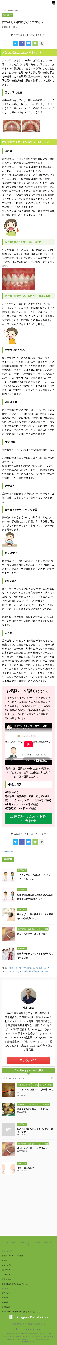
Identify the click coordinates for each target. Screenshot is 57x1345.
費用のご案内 (7, 1279)
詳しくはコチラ (28, 1060)
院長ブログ (6, 1270)
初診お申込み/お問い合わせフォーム (15, 1284)
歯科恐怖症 (8, 851)
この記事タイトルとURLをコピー (30, 35)
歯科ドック (6, 1293)
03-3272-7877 (29, 1329)
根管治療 (5, 1298)
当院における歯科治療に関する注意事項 (16, 1312)
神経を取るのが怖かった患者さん (33, 1109)
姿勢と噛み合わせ (25, 1168)
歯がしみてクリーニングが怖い (32, 934)
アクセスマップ (7, 1274)
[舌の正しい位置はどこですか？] (28, 43)
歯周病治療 (6, 1307)
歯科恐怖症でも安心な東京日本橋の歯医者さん (28, 1324)
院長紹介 (5, 1260)
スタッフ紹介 (11, 1242)
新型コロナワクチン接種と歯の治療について (29, 968)
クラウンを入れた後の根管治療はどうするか (29, 971)
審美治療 (5, 1302)
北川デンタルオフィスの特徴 (30, 1242)
